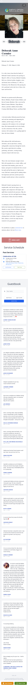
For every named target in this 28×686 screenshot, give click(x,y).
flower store (18, 230)
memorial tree (19, 227)
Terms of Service (18, 679)
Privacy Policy (10, 679)
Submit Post (14, 301)
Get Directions (8, 267)
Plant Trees (19, 267)
